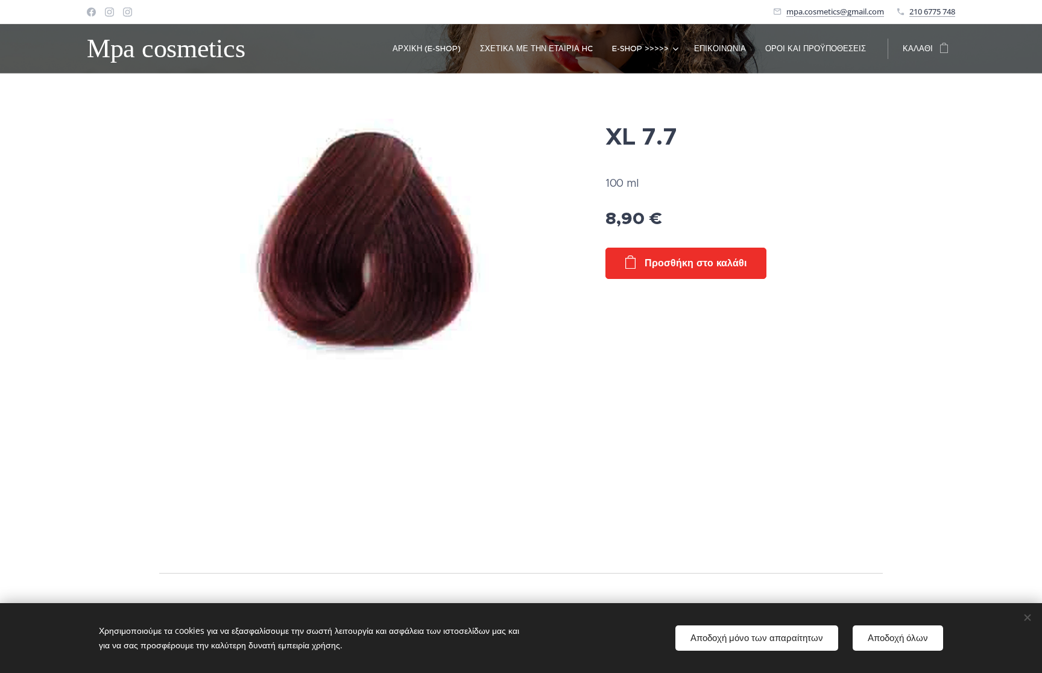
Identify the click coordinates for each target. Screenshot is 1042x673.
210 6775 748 (932, 11)
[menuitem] (430, 49)
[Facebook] (91, 12)
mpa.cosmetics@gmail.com (835, 11)
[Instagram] (109, 12)
